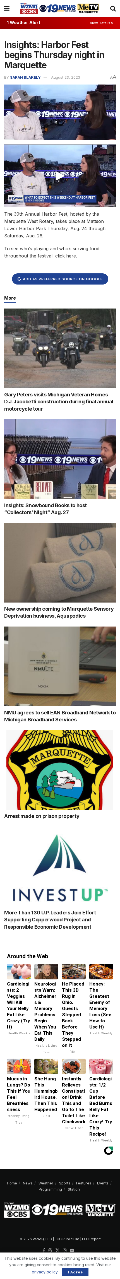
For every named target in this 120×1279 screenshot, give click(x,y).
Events (103, 1183)
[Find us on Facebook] (44, 1250)
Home (12, 1183)
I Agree (75, 1272)
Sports (64, 1183)
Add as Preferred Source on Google (62, 279)
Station (74, 1189)
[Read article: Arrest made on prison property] (60, 770)
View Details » (101, 23)
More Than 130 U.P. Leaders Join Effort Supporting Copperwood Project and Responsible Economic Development (50, 919)
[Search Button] (113, 8)
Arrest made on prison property (41, 816)
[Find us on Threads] (50, 1250)
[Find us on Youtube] (72, 1250)
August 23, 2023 (65, 77)
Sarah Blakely (25, 77)
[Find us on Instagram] (65, 1250)
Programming (50, 1189)
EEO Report (91, 1239)
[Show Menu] (6, 8)
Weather (46, 1183)
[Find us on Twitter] (57, 1250)
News (28, 1183)
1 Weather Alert (23, 22)
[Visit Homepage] (59, 8)
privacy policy (44, 1272)
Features (83, 1183)
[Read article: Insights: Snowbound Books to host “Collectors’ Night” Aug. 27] (60, 459)
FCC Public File (67, 1239)
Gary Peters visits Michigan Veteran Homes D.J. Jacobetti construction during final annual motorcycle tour (58, 401)
